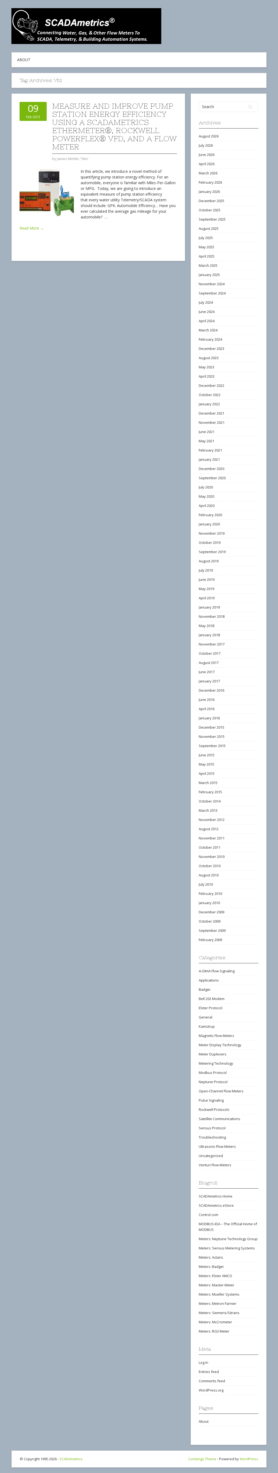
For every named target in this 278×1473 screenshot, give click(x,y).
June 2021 (206, 431)
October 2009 (209, 921)
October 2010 (209, 865)
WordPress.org (211, 1390)
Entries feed (209, 1371)
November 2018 (212, 616)
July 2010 (206, 884)
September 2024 (212, 293)
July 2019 (206, 570)
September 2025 (212, 219)
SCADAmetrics (71, 1458)
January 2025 (209, 274)
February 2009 (210, 939)
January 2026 (209, 191)
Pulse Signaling (211, 1100)
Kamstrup (207, 1026)
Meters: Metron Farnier (217, 1303)
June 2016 (206, 699)
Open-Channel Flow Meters (221, 1091)
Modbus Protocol (213, 1072)
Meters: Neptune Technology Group (228, 1238)
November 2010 (212, 856)
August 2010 (209, 875)
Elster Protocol (210, 1007)
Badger (205, 989)
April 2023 (206, 376)
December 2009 (211, 912)
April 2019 (206, 598)
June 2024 (206, 311)
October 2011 (209, 847)
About (23, 59)
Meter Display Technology (220, 1044)
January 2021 (209, 459)
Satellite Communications (219, 1118)
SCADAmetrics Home (215, 1196)
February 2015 (210, 791)
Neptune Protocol (213, 1081)
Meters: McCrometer (215, 1322)
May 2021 (206, 440)
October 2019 (209, 542)
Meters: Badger (211, 1266)
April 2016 (206, 708)
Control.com (208, 1214)
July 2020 (206, 487)
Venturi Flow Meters (215, 1164)
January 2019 (209, 607)
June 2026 (206, 154)
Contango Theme (202, 1458)
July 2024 (206, 302)
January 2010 (209, 902)
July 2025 (206, 237)
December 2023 (211, 348)
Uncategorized (211, 1155)
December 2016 (211, 690)
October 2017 (209, 653)
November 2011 (212, 838)
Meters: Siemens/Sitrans (219, 1312)
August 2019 (209, 561)
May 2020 (206, 496)
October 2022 (209, 394)
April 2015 (206, 773)
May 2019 (206, 588)
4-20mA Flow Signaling (217, 971)
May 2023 (206, 367)
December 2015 (211, 727)
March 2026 (208, 173)
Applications (209, 980)
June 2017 (206, 671)
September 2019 (212, 551)
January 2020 (209, 524)
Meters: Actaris (211, 1257)
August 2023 (209, 357)
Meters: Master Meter (216, 1285)
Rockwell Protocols (214, 1109)
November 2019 (212, 533)
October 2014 (209, 801)
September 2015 (212, 745)
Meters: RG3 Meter (214, 1331)
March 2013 (208, 810)
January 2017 (209, 681)
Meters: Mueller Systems (219, 1294)
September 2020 (212, 477)
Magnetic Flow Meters (216, 1035)
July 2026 (206, 145)
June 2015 (206, 755)
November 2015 (212, 736)
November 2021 (212, 422)
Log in (203, 1362)
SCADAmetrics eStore (216, 1205)
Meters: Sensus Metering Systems (227, 1248)
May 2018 (206, 625)
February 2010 (210, 893)
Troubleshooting (212, 1137)
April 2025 (206, 256)
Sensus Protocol (212, 1128)
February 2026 (210, 182)
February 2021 (210, 450)
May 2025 (206, 247)
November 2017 (212, 644)
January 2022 (209, 404)
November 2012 (212, 819)
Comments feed (212, 1380)
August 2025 (209, 228)
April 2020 (206, 505)
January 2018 (209, 634)
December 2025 (211, 200)
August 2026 (209, 136)
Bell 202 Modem (212, 998)
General (205, 1017)
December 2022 (211, 385)
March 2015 (208, 782)
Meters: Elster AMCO (215, 1275)
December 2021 (211, 413)
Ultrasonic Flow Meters (217, 1146)
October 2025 (209, 210)
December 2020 (211, 468)
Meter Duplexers (212, 1054)
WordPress (249, 1458)
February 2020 (210, 514)
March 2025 (208, 265)
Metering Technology (216, 1063)
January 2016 (209, 718)
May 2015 (206, 764)
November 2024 (212, 283)
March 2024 (208, 330)
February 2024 (210, 339)
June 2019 (206, 579)
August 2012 (209, 828)
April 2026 (206, 163)
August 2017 (209, 662)
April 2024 (206, 320)
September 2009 (212, 930)
